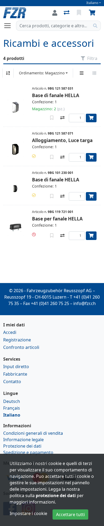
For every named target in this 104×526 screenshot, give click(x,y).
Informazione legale (23, 440)
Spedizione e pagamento (28, 452)
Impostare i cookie (28, 513)
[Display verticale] (81, 73)
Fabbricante (15, 374)
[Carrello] (93, 12)
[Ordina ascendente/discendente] (8, 73)
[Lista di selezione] (79, 12)
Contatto (12, 381)
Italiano (92, 3)
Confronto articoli (21, 347)
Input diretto (16, 366)
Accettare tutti (70, 514)
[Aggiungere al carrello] (91, 118)
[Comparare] (62, 118)
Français (11, 408)
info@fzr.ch (84, 303)
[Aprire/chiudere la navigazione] (9, 25)
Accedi (9, 332)
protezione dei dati (56, 495)
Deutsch (11, 401)
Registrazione (17, 340)
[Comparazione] (67, 12)
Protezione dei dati (22, 446)
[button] (34, 156)
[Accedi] (55, 13)
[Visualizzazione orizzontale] (94, 73)
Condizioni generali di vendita (33, 433)
